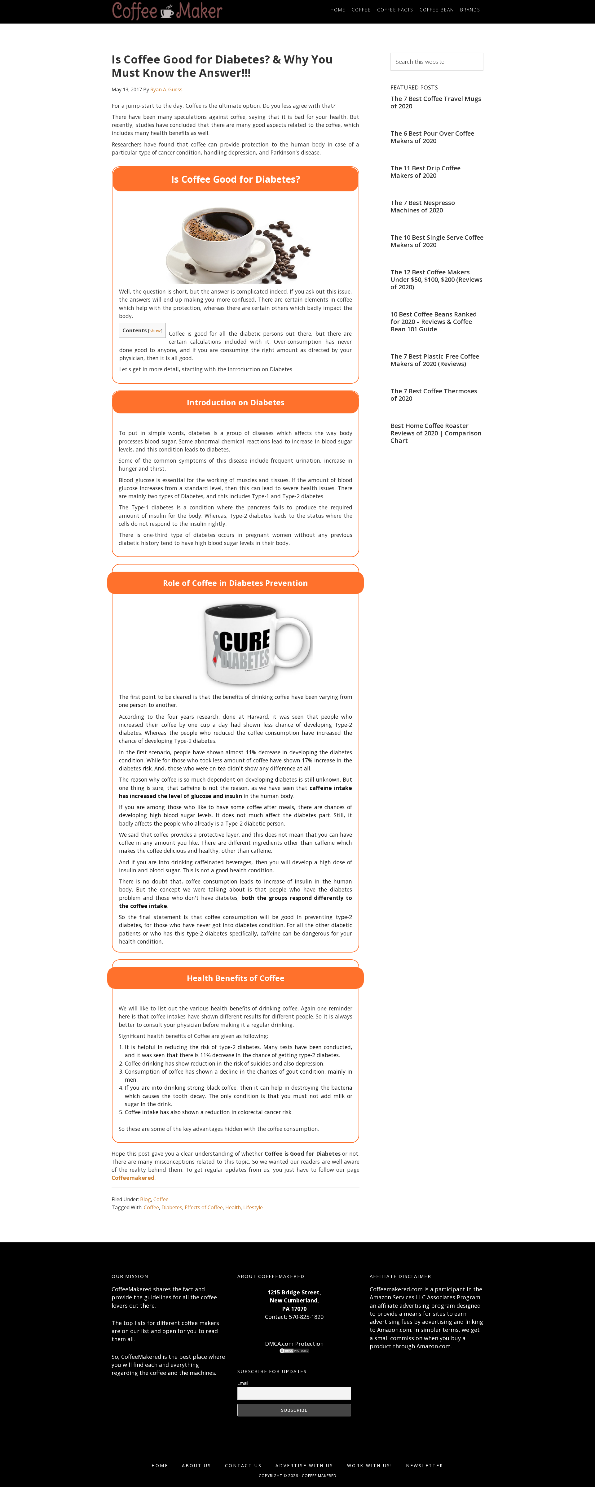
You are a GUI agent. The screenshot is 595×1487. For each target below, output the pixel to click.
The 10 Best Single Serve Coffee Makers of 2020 (436, 241)
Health (233, 1207)
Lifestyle (253, 1207)
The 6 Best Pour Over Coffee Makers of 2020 (432, 137)
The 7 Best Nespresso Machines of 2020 (422, 206)
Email (242, 1383)
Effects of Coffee (204, 1207)
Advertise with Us (304, 1465)
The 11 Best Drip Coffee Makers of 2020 (425, 172)
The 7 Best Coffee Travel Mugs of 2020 (435, 102)
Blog (145, 1199)
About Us (196, 1465)
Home (160, 1465)
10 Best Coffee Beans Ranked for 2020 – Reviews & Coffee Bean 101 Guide (433, 321)
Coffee (161, 1199)
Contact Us (243, 1465)
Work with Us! (369, 1465)
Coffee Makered (167, 12)
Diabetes (171, 1207)
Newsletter (424, 1465)
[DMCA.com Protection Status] (294, 1351)
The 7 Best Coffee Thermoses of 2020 (433, 395)
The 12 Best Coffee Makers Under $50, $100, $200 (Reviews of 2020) (436, 279)
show (155, 330)
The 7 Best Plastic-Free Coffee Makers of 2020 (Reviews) (434, 360)
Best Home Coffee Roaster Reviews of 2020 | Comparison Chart (436, 433)
